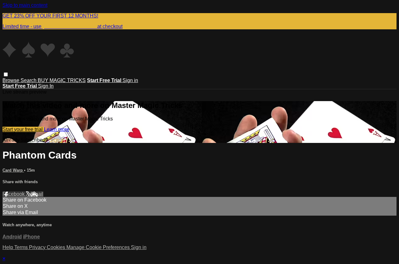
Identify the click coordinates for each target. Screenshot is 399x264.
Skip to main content (24, 5)
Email (37, 194)
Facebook (14, 194)
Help (8, 247)
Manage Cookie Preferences (98, 247)
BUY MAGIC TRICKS (62, 80)
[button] (6, 74)
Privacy (38, 247)
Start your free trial (23, 129)
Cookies (56, 247)
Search (29, 80)
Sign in (130, 80)
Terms (21, 247)
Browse (11, 80)
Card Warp (13, 170)
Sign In (46, 86)
